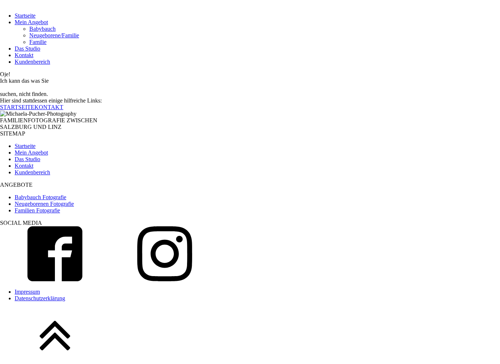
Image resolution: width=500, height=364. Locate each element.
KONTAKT (48, 107)
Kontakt (24, 55)
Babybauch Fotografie (40, 197)
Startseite (25, 15)
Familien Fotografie (37, 210)
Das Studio (27, 48)
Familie (37, 42)
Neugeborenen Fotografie (44, 204)
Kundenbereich (32, 62)
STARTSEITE (17, 107)
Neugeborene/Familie (54, 35)
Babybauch (42, 29)
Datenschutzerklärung (40, 298)
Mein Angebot (31, 22)
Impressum (27, 292)
